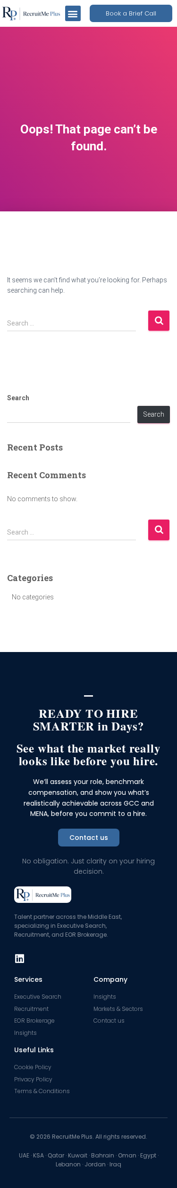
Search (18, 398)
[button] (73, 13)
